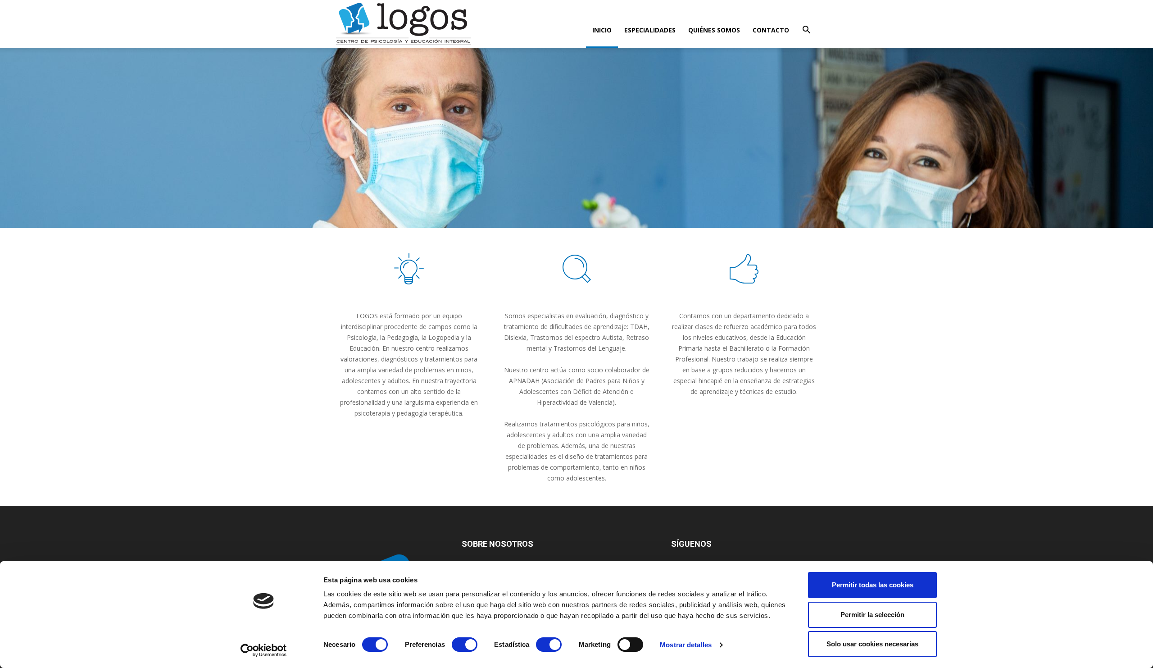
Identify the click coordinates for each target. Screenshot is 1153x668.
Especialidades (650, 30)
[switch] (464, 644)
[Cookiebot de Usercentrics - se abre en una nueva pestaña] (263, 650)
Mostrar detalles (686, 645)
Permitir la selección (872, 614)
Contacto (771, 30)
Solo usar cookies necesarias (872, 644)
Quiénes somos (714, 30)
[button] (806, 31)
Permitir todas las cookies (872, 585)
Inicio (602, 30)
